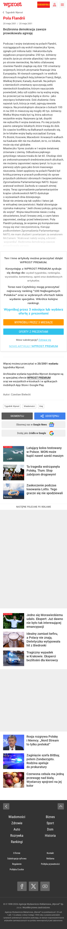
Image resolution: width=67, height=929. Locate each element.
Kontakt (50, 853)
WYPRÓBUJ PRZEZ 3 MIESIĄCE (33, 322)
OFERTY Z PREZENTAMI (33, 332)
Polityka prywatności (50, 864)
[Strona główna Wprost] (12, 4)
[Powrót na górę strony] (61, 806)
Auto (17, 829)
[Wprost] (2, 12)
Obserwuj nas (31, 424)
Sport (50, 823)
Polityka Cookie (17, 869)
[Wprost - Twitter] (33, 886)
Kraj (41, 406)
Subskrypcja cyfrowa (16, 858)
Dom (50, 829)
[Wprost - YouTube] (45, 886)
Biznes (50, 817)
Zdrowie (16, 823)
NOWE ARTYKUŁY (33, 346)
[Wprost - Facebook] (22, 886)
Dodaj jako (31, 433)
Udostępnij (52, 416)
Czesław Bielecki (21, 394)
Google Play (37, 385)
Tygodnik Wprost (11, 406)
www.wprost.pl (43, 920)
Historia (50, 836)
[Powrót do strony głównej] (6, 806)
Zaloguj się (44, 339)
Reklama (50, 858)
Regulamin (17, 864)
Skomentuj (17, 416)
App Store (22, 385)
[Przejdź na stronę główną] (1, 4)
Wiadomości (29, 406)
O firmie (16, 853)
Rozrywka (16, 836)
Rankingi (17, 842)
